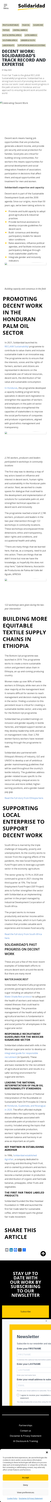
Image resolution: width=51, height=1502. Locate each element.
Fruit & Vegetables (10, 25)
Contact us (25, 1430)
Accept (25, 1477)
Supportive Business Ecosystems (31, 45)
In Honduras (11, 387)
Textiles (6, 30)
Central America (20, 30)
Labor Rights (8, 45)
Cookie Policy (12, 1498)
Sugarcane (38, 25)
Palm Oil (26, 25)
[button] (47, 1452)
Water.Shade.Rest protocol (18, 996)
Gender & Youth (28, 40)
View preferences (25, 1492)
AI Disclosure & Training (25, 1441)
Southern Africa (10, 40)
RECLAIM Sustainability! (17, 346)
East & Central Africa (12, 35)
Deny (25, 1485)
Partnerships (25, 1425)
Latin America (31, 35)
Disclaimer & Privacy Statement (31, 1498)
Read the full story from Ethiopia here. (24, 798)
